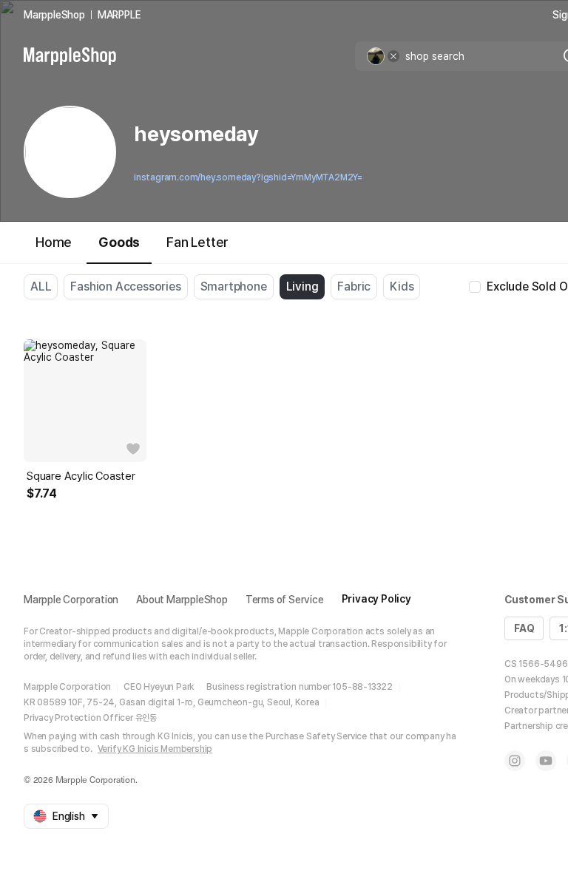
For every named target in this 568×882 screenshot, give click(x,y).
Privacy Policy (376, 599)
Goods (119, 242)
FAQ (524, 628)
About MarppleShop (182, 599)
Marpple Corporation (71, 599)
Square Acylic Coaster (81, 476)
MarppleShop (54, 15)
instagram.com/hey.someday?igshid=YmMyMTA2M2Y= (248, 177)
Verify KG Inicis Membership (155, 749)
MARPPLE (119, 15)
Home (54, 242)
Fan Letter (197, 242)
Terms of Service (285, 599)
